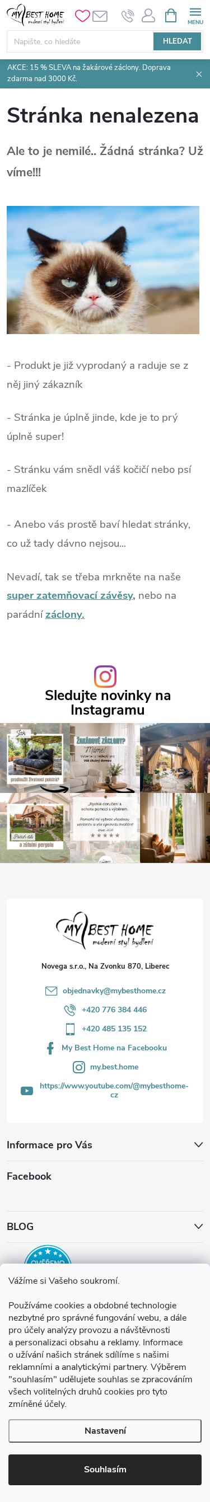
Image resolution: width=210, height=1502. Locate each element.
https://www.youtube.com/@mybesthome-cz (114, 1090)
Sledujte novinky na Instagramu (108, 703)
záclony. (65, 614)
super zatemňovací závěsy (70, 595)
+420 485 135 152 (114, 1029)
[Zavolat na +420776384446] (128, 15)
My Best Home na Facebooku (114, 1048)
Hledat (177, 41)
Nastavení (105, 1431)
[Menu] (195, 15)
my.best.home (114, 1067)
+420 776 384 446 (114, 1010)
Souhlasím (105, 1469)
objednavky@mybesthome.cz (114, 990)
